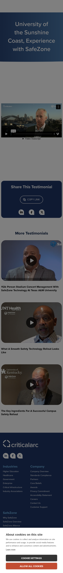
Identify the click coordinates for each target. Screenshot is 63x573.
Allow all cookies (31, 566)
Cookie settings (31, 558)
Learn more (10, 549)
